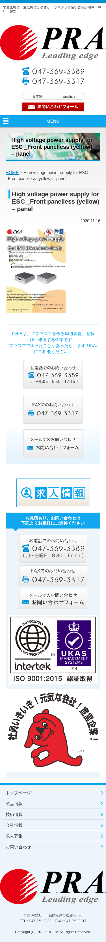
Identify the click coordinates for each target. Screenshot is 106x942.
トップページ (18, 792)
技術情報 (14, 814)
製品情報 (14, 803)
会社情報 (14, 825)
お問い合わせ (18, 846)
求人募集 (14, 836)
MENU (53, 121)
